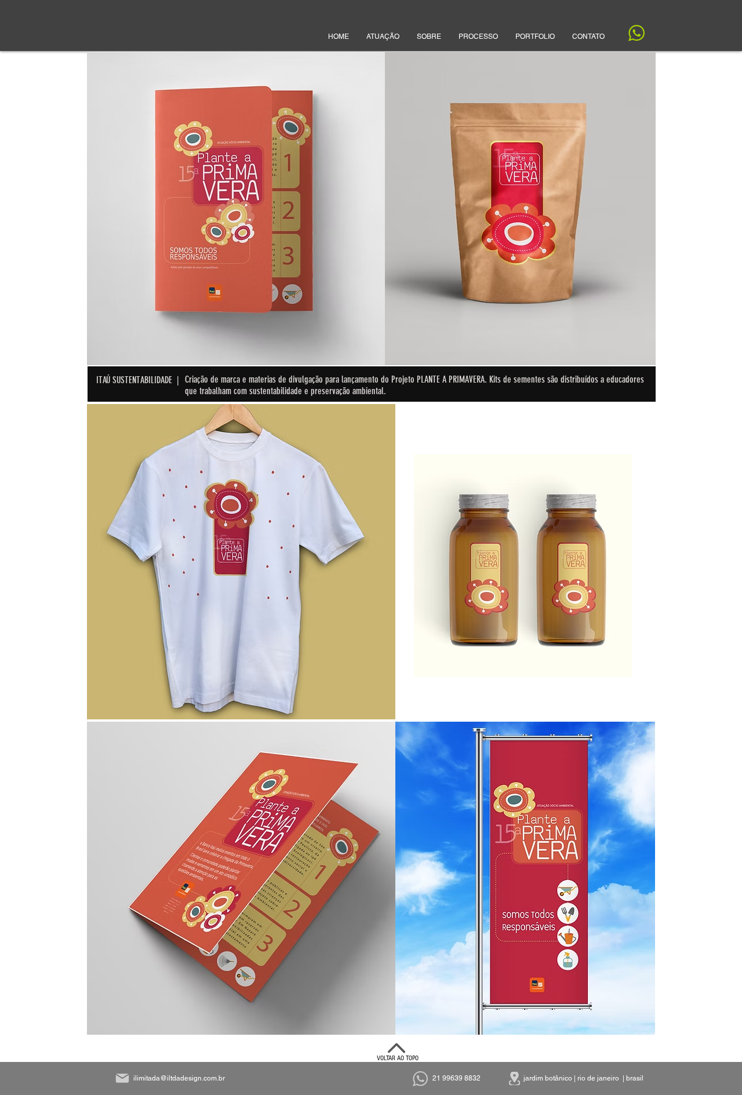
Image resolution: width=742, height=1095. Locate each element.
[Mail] (122, 1078)
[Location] (514, 1078)
